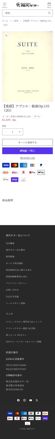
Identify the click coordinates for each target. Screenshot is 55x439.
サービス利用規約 (14, 263)
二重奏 (15, 20)
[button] (4, 4)
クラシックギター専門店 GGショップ (24, 321)
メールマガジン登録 (15, 303)
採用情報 (10, 256)
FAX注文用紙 (12, 296)
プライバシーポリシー (16, 283)
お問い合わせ (12, 289)
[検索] (49, 13)
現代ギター (31, 429)
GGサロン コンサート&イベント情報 (23, 341)
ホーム (5, 20)
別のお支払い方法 (27, 157)
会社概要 (10, 243)
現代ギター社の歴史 (15, 249)
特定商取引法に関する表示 (19, 269)
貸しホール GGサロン (16, 334)
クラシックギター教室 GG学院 (20, 328)
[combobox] (27, 13)
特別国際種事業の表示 (16, 276)
